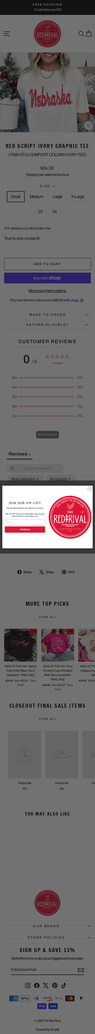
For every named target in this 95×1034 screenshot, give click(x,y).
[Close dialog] (90, 489)
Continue (25, 529)
